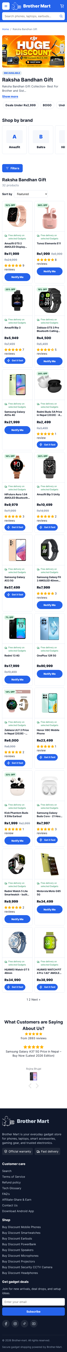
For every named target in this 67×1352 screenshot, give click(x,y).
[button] (30, 1085)
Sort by (7, 194)
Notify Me (17, 277)
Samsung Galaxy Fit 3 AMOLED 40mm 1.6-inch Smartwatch (49, 579)
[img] (33, 1034)
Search (6, 1171)
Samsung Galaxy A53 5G (14, 579)
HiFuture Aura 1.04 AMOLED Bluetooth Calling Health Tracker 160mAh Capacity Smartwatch (16, 496)
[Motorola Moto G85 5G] (50, 864)
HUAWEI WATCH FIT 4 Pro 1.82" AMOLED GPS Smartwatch (49, 971)
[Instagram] (15, 1323)
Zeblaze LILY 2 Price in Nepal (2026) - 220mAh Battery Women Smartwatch (16, 731)
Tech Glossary (11, 1188)
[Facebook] (6, 1323)
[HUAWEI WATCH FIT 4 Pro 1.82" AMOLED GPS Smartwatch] (50, 942)
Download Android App (18, 1211)
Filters (15, 168)
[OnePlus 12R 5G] (50, 628)
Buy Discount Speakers (17, 1250)
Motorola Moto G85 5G (49, 893)
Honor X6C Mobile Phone (48, 731)
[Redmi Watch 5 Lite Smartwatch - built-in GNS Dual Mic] (17, 864)
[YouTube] (34, 1323)
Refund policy (11, 1182)
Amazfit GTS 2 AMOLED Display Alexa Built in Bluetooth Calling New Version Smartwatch (15, 245)
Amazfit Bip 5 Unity (48, 494)
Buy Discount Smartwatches (21, 1232)
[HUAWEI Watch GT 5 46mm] (17, 942)
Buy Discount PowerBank (19, 1244)
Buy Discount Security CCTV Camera (27, 1267)
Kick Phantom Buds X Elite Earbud (16, 814)
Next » (35, 999)
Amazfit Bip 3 (12, 327)
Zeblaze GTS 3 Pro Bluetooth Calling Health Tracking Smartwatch (48, 329)
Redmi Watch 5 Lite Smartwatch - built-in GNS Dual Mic (16, 893)
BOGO (47, 105)
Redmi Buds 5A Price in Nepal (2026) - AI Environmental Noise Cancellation (49, 413)
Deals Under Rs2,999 (21, 105)
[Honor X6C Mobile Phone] (50, 703)
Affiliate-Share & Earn (16, 1199)
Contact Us (10, 1205)
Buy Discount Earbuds (17, 1238)
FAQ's (6, 1194)
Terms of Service (13, 1176)
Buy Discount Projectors (18, 1261)
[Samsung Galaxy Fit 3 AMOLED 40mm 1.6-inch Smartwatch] (50, 550)
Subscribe (33, 1311)
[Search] (61, 16)
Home (5, 29)
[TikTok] (24, 1323)
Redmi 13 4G (12, 655)
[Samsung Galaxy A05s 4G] (17, 385)
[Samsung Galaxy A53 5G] (17, 550)
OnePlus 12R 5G (46, 655)
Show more (10, 96)
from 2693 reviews (33, 1038)
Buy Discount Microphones (20, 1255)
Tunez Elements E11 (49, 243)
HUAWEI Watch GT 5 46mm (16, 971)
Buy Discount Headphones (20, 1273)
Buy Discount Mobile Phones (21, 1227)
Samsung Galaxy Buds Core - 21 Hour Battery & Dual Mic (49, 814)
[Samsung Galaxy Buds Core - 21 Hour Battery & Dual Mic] (50, 786)
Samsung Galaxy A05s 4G (14, 413)
